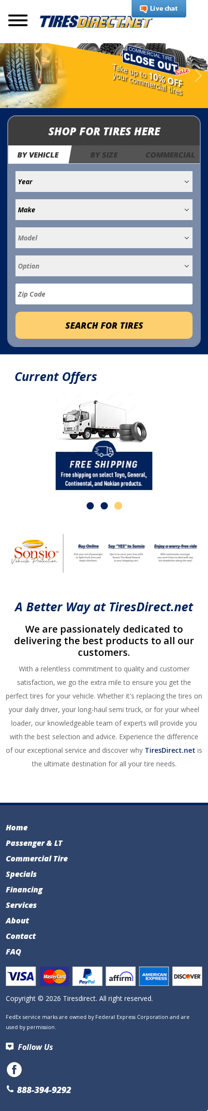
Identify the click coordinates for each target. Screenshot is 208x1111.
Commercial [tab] (170, 154)
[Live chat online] (159, 9)
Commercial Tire (37, 858)
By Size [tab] (104, 154)
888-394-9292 (43, 1089)
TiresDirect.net (170, 750)
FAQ (13, 951)
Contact (21, 936)
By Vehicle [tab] (38, 154)
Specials (21, 874)
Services (21, 905)
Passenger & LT (34, 843)
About (17, 920)
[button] (90, 506)
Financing (24, 889)
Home (17, 827)
